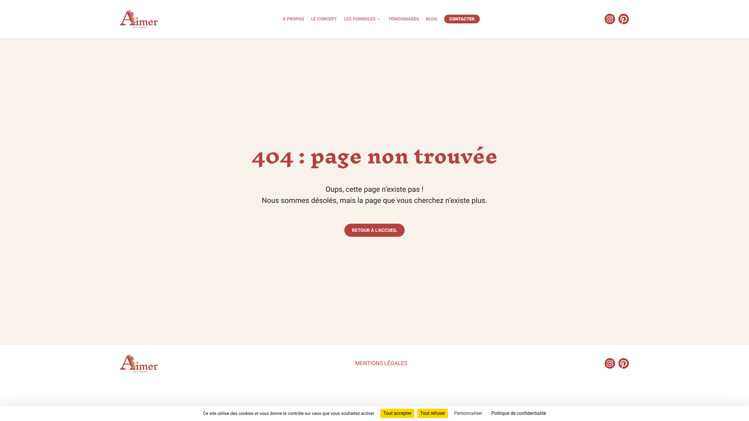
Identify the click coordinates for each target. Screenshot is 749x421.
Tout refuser (432, 413)
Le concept (324, 19)
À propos (293, 19)
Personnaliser (468, 413)
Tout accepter (397, 413)
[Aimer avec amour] (139, 19)
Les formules (359, 19)
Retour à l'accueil (374, 230)
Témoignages (403, 19)
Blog (431, 19)
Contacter (462, 19)
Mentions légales (381, 363)
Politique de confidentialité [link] (518, 413)
